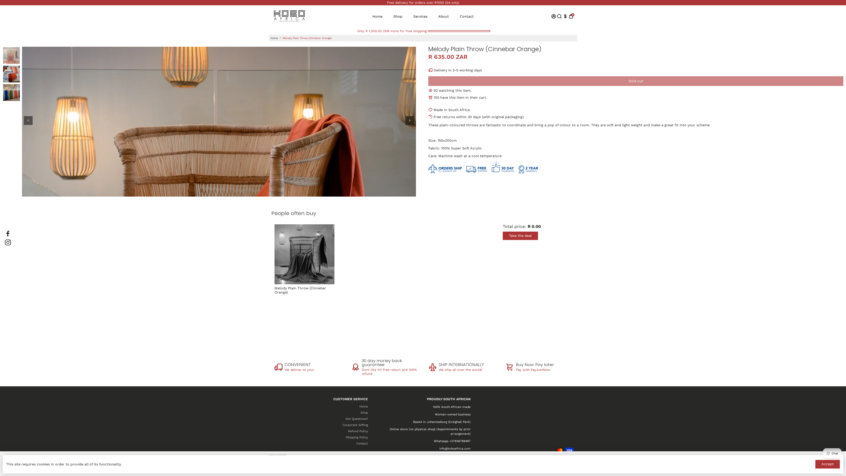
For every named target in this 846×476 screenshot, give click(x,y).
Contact (467, 16)
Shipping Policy (357, 437)
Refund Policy (358, 431)
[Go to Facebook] (8, 233)
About (443, 16)
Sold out (636, 81)
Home (377, 16)
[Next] (409, 120)
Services (420, 16)
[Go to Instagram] (8, 242)
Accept (828, 464)
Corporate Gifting (355, 425)
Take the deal (520, 236)
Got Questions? (356, 418)
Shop (397, 16)
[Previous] (28, 120)
